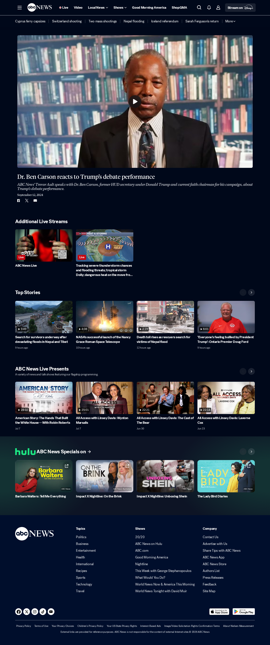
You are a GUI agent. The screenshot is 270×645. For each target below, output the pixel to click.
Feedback (209, 584)
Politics (81, 537)
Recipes (81, 571)
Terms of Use (41, 626)
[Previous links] (243, 451)
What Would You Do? (150, 577)
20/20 (139, 537)
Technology (84, 584)
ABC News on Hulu (148, 544)
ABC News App (213, 557)
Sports (80, 577)
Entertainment (86, 550)
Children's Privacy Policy (90, 626)
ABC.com (141, 550)
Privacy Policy (23, 626)
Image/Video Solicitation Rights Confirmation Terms (192, 626)
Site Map (209, 591)
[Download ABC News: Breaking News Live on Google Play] (244, 611)
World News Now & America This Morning (164, 584)
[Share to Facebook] (18, 200)
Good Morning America (151, 557)
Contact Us (210, 537)
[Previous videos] (243, 292)
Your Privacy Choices (63, 626)
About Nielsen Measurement (238, 626)
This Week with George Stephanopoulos (163, 571)
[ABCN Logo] (39, 7)
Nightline (141, 564)
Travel (80, 591)
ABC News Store (214, 564)
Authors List (211, 571)
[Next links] (251, 451)
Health (80, 557)
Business (82, 544)
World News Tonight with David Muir (161, 591)
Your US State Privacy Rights (122, 626)
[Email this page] (35, 200)
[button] (19, 7)
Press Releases (213, 577)
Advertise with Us (215, 544)
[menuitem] (30, 21)
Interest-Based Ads (150, 626)
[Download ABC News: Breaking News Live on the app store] (219, 611)
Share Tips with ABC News (221, 550)
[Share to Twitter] (27, 200)
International (85, 564)
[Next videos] (251, 292)
